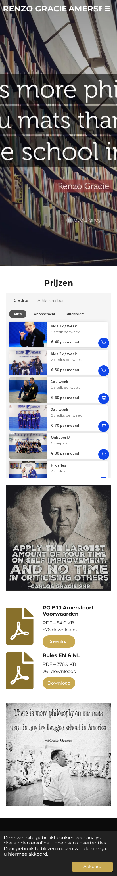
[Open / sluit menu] (108, 8)
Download (59, 641)
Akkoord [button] (92, 866)
